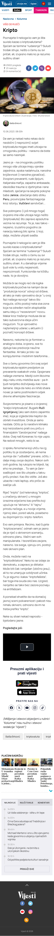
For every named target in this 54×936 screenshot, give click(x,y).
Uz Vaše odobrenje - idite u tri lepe (26, 812)
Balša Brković (16, 123)
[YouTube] (27, 708)
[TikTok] (42, 708)
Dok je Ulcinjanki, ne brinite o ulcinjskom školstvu (23, 849)
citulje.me (22, 3)
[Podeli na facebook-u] (29, 68)
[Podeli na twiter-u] (35, 68)
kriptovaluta (33, 736)
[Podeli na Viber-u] (42, 68)
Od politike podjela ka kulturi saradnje (28, 859)
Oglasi (34, 3)
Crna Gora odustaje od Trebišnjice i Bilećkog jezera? (27, 823)
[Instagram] (35, 708)
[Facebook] (11, 708)
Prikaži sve (27, 869)
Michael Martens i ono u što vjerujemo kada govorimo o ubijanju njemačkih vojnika (28, 836)
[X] (19, 708)
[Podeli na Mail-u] (48, 68)
